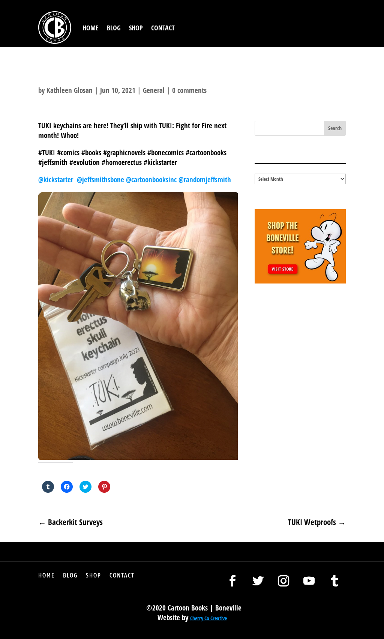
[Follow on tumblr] (334, 581)
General (154, 90)
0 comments (189, 90)
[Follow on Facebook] (232, 581)
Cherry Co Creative (208, 618)
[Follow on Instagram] (283, 581)
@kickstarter (57, 179)
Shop (136, 27)
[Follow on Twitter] (258, 581)
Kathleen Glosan (69, 90)
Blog (114, 27)
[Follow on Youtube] (309, 581)
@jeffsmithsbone (101, 179)
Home (90, 27)
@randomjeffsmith (204, 179)
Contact (163, 27)
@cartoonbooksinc (152, 179)
